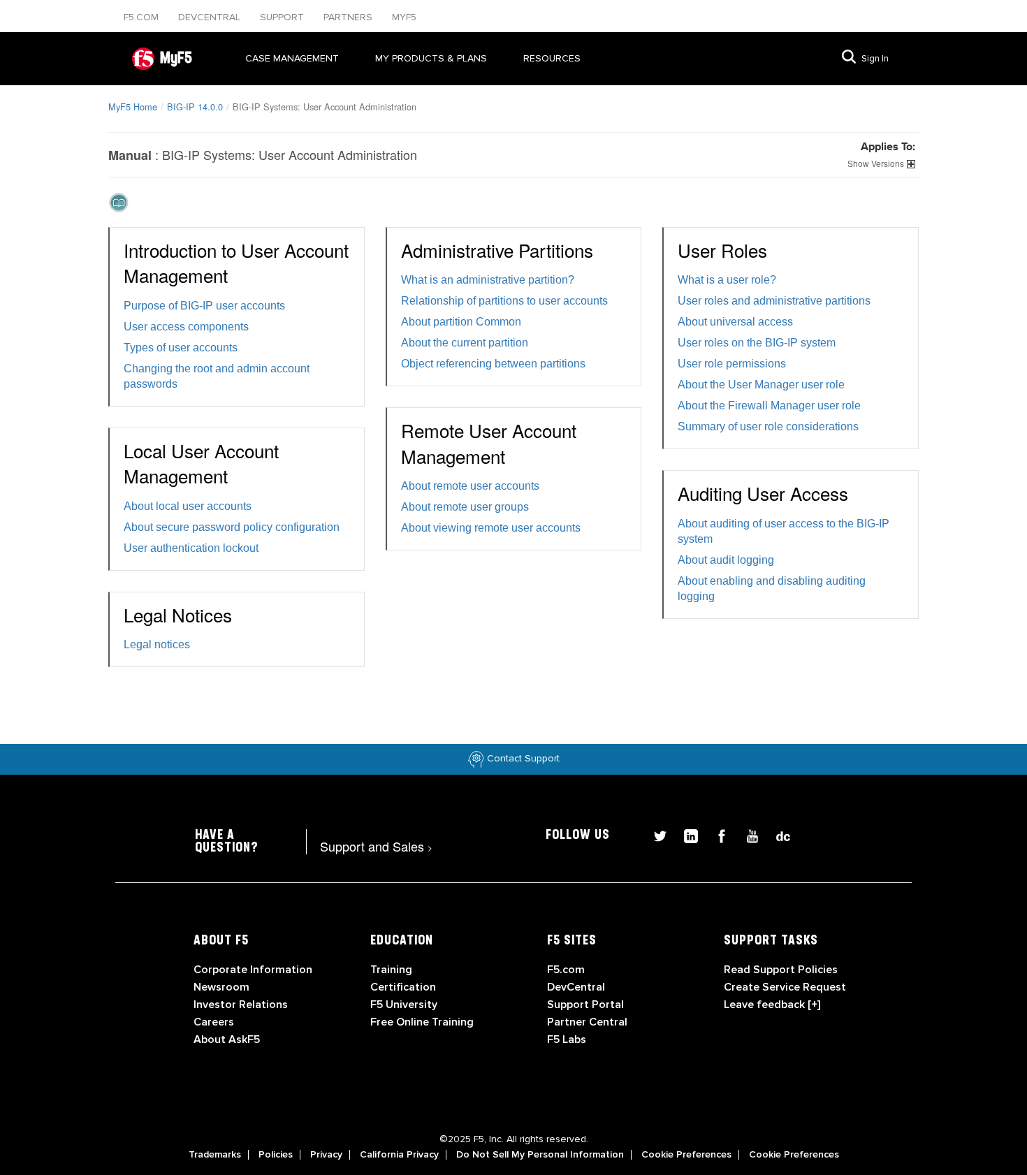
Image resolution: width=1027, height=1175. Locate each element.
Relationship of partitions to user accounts (504, 301)
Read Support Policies (781, 970)
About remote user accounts (470, 486)
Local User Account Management (201, 462)
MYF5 (404, 17)
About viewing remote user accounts (491, 528)
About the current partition (464, 343)
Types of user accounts (181, 347)
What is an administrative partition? (487, 280)
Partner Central (587, 1022)
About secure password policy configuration (232, 527)
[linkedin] (685, 834)
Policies (275, 1155)
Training (391, 970)
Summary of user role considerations (768, 426)
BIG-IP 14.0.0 (195, 106)
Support (283, 17)
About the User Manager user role (761, 385)
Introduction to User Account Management (236, 262)
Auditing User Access (763, 493)
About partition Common (461, 322)
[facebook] (716, 834)
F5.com (142, 17)
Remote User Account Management (488, 442)
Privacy (326, 1155)
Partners (349, 17)
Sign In (875, 58)
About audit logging (726, 560)
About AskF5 (227, 1039)
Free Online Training (422, 1022)
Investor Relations (241, 1005)
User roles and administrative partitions (774, 301)
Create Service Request (785, 987)
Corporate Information (253, 970)
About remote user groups (465, 507)
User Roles (722, 250)
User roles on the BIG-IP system (757, 343)
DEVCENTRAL (210, 17)
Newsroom (221, 987)
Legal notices (157, 644)
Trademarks (215, 1155)
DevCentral (576, 987)
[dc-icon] (776, 834)
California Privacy (399, 1155)
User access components (186, 327)
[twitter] (654, 834)
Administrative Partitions (497, 250)
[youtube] (746, 834)
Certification (403, 987)
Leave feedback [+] (772, 1005)
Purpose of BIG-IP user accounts (204, 306)
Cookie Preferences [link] (686, 1155)
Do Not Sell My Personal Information (540, 1155)
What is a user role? (727, 280)
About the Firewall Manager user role (769, 405)
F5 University (403, 1005)
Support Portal (585, 1005)
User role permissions (732, 364)
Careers (214, 1022)
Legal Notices (178, 614)
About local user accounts (188, 506)
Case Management (292, 58)
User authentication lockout (191, 548)
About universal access (735, 322)
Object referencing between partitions (493, 364)
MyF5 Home (132, 106)
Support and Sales (376, 846)
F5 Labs (566, 1039)
